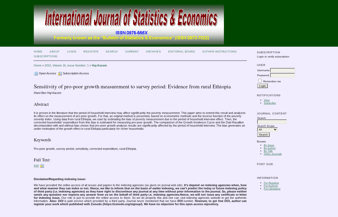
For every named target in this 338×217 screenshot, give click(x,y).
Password (263, 75)
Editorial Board (181, 51)
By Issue (269, 145)
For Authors (271, 185)
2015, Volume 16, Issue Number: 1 (67, 65)
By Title (268, 151)
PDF (36, 165)
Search (112, 51)
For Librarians (272, 188)
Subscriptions (46, 56)
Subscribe (270, 103)
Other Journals (273, 153)
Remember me (272, 81)
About (55, 51)
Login (71, 51)
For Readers (271, 182)
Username (263, 70)
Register (90, 51)
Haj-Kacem (99, 65)
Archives (153, 51)
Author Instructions (219, 51)
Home (38, 51)
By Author (270, 148)
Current (132, 51)
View (267, 100)
